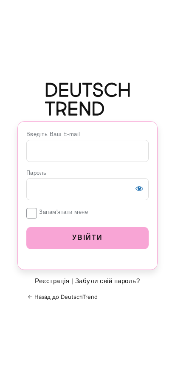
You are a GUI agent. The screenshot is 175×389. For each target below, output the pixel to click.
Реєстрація (52, 280)
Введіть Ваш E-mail (53, 134)
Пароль (36, 173)
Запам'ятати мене (63, 212)
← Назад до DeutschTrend (63, 296)
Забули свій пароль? (107, 280)
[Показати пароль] (139, 188)
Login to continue (87, 99)
